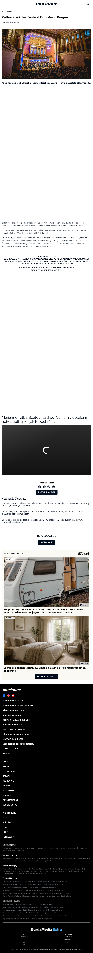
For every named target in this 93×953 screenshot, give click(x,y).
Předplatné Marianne (14, 701)
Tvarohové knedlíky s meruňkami (27, 871)
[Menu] (5, 4)
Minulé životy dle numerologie (25, 858)
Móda (5, 762)
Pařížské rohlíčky (44, 871)
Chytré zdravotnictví (74, 858)
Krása (6, 766)
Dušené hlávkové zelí (9, 869)
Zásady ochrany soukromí (16, 734)
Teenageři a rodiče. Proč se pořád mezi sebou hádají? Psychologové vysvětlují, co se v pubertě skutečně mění (37, 896)
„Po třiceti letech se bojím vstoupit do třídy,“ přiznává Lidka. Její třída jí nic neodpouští (29, 913)
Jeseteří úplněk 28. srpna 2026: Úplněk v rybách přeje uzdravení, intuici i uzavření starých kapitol (33, 884)
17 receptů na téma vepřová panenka (72, 869)
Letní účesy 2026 (32, 861)
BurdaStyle (68, 939)
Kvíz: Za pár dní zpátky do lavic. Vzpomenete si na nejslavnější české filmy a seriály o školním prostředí (35, 881)
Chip (5, 827)
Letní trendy (11, 850)
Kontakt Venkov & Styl (14, 725)
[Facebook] (4, 695)
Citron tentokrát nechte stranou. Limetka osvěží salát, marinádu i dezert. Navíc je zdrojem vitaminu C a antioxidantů (39, 916)
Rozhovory (8, 781)
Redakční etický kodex (14, 730)
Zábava (10, 11)
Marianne (68, 934)
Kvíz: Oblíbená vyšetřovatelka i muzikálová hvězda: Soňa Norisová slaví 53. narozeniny (29, 887)
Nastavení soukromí (13, 739)
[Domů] (46, 3)
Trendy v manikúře (8, 858)
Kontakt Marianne (12, 715)
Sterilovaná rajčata (9, 871)
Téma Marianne (10, 800)
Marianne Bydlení (45, 676)
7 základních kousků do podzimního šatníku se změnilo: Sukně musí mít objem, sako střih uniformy (33, 910)
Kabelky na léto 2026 (18, 861)
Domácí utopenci (78, 871)
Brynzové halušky (8, 873)
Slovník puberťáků (19, 848)
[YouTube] (13, 695)
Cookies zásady (10, 749)
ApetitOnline (9, 813)
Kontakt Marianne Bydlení (16, 720)
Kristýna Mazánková (10, 22)
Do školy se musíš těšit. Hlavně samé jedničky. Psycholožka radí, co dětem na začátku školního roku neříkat (36, 893)
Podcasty (7, 795)
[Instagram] (8, 695)
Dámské (69, 937)
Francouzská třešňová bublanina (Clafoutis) (45, 869)
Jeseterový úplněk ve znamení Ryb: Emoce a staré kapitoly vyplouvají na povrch (28, 904)
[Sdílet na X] (44, 486)
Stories (6, 786)
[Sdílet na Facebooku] (39, 486)
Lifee (5, 832)
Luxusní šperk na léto (46, 861)
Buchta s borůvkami (22, 873)
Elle (5, 818)
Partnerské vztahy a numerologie (47, 858)
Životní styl (9, 771)
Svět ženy (8, 822)
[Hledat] (88, 3)
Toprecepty (9, 837)
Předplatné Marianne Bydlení (18, 706)
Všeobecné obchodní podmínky (18, 744)
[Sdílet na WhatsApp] (53, 486)
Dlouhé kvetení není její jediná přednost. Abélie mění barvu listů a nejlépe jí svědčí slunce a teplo (33, 907)
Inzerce (7, 754)
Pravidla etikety (7, 848)
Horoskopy (8, 790)
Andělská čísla (41, 848)
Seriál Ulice (62, 858)
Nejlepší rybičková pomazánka (61, 871)
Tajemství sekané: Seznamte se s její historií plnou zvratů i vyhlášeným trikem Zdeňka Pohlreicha (33, 890)
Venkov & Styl (10, 805)
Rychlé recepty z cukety (38, 873)
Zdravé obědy (21, 850)
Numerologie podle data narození (66, 848)
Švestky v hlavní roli (24, 869)
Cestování (51, 848)
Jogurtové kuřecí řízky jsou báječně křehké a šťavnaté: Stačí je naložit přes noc (27, 919)
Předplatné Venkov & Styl (16, 710)
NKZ (24, 939)
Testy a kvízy (31, 848)
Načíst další (46, 542)
